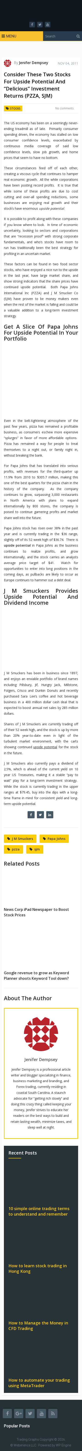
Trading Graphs (28, 1439)
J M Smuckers (22, 838)
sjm (37, 849)
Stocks (15, 108)
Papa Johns (56, 838)
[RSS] (52, 1413)
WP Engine (63, 1445)
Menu (11, 36)
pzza (16, 849)
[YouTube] (41, 1413)
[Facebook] (7, 1413)
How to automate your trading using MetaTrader (39, 1382)
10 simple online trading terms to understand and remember (38, 1211)
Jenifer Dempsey (33, 62)
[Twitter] (30, 1413)
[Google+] (18, 1413)
